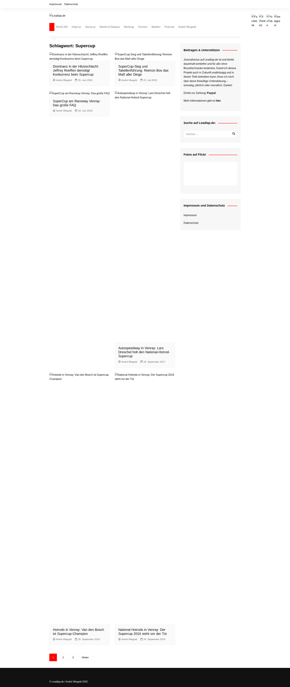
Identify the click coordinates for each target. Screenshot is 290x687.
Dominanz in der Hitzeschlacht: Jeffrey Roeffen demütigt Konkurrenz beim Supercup (76, 70)
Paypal (211, 93)
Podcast (169, 26)
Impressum (55, 4)
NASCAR (62, 26)
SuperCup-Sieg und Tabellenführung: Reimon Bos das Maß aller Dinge (143, 70)
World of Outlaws (110, 26)
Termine (143, 26)
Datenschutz (71, 4)
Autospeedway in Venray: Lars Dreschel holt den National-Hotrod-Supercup (144, 352)
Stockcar (90, 26)
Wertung (129, 26)
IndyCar (76, 26)
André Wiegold (187, 26)
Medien (156, 26)
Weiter (85, 657)
